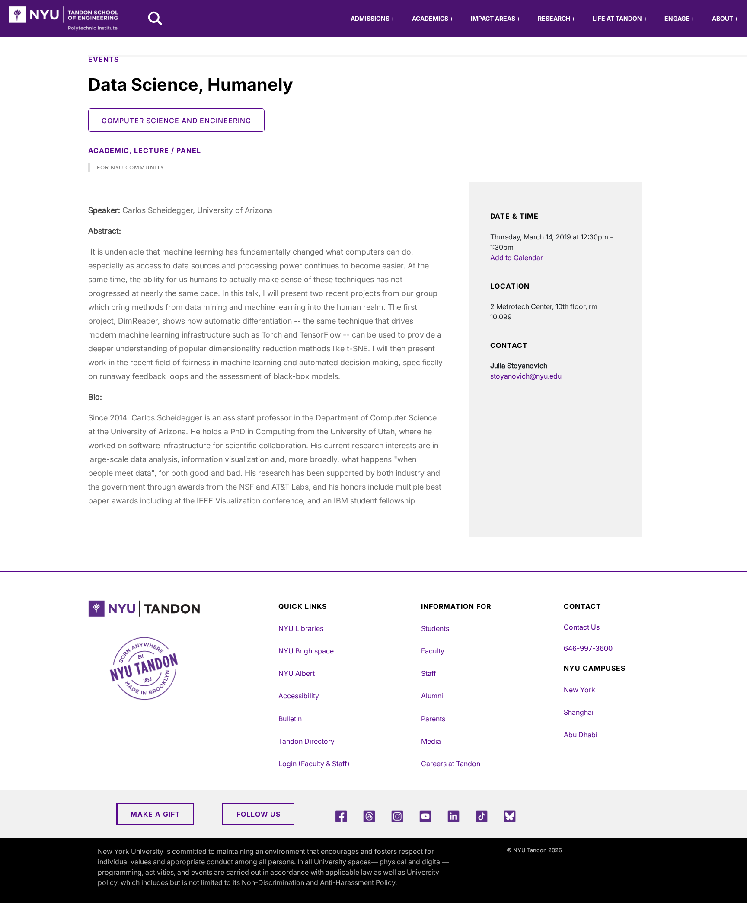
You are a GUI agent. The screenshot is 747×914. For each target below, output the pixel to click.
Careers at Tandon (450, 763)
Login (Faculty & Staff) (314, 763)
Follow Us (258, 814)
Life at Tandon (620, 18)
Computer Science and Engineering (176, 120)
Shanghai (579, 712)
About (725, 18)
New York (579, 689)
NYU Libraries (300, 628)
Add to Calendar (516, 257)
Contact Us (582, 627)
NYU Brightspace (306, 650)
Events (103, 59)
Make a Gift (155, 814)
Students (435, 628)
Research (556, 18)
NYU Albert (296, 673)
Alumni (432, 695)
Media (431, 741)
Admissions (373, 18)
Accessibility (298, 695)
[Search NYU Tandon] (156, 19)
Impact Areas (495, 18)
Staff (428, 673)
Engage (679, 18)
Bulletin (290, 718)
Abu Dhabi (580, 734)
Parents (433, 718)
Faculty (432, 650)
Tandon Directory (306, 741)
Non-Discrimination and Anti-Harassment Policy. (319, 882)
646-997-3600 (588, 648)
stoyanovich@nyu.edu (526, 376)
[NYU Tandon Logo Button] (181, 608)
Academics (432, 18)
